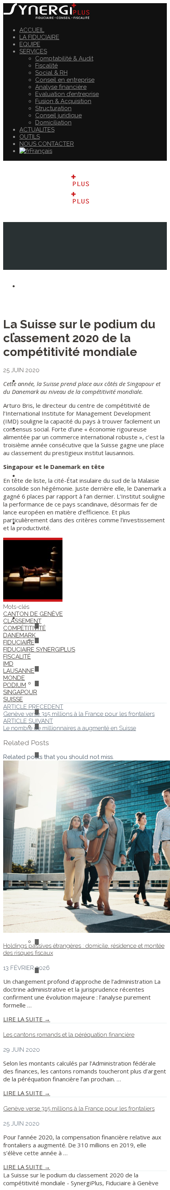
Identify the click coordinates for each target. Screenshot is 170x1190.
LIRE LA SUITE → (26, 1019)
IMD (8, 663)
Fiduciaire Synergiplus (39, 649)
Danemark (19, 635)
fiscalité (17, 656)
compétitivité (24, 628)
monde (14, 678)
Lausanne (18, 670)
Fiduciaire (18, 642)
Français (41, 150)
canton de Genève (33, 614)
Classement (22, 621)
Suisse (13, 699)
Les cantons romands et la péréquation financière (68, 1034)
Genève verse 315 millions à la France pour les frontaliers (79, 1108)
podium (14, 685)
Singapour (20, 692)
